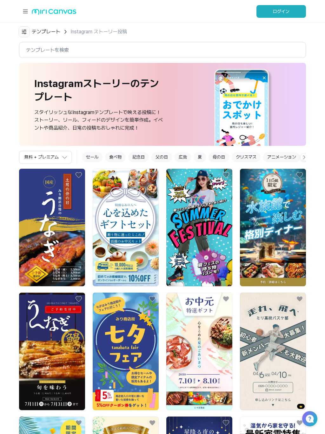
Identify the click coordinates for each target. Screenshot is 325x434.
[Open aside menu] (25, 11)
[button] (309, 418)
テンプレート (46, 32)
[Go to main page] (54, 13)
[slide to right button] (304, 157)
